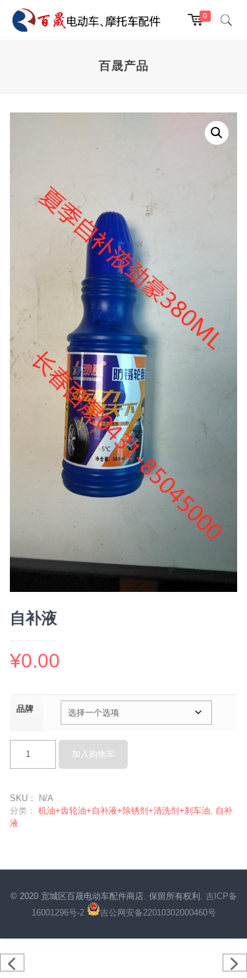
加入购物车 (93, 754)
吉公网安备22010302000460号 (158, 912)
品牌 (25, 709)
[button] (217, 133)
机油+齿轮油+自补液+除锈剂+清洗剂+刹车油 (124, 811)
